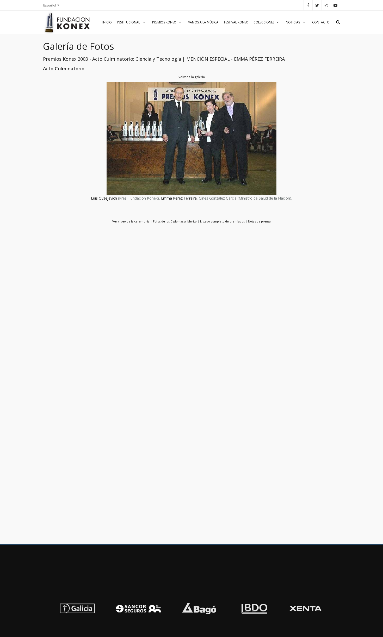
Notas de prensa (259, 221)
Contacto (321, 22)
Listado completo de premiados (222, 221)
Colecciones (264, 22)
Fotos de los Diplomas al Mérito (175, 221)
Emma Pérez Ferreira (179, 198)
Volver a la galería (191, 77)
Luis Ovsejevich (104, 198)
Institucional (129, 22)
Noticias (293, 22)
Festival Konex (236, 22)
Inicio (107, 22)
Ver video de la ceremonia (131, 221)
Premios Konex (164, 22)
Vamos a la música (203, 22)
